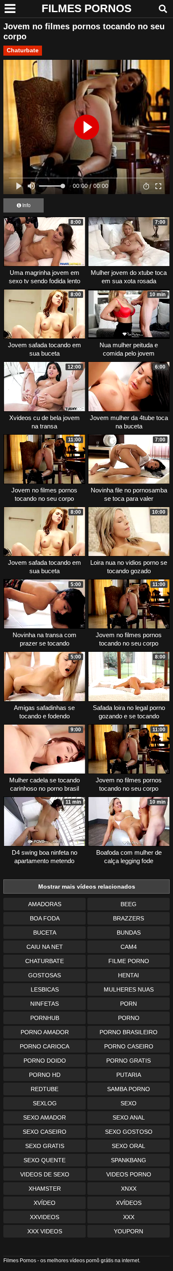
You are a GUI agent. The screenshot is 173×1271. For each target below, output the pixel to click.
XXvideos (44, 1217)
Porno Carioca (44, 1046)
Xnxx (128, 1188)
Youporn (128, 1231)
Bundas (129, 932)
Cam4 (129, 946)
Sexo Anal (129, 1117)
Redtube (44, 1089)
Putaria (128, 1074)
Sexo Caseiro (44, 1131)
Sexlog (45, 1103)
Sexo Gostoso (128, 1131)
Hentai (128, 975)
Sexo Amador (44, 1117)
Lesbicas (45, 989)
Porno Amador (45, 1032)
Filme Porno (128, 961)
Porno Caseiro (128, 1046)
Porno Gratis (128, 1060)
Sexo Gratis (44, 1146)
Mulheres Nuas (129, 989)
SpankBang (128, 1160)
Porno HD (44, 1074)
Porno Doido (45, 1060)
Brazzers (128, 918)
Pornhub (44, 1018)
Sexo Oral (128, 1146)
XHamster (45, 1188)
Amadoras (44, 904)
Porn (128, 1003)
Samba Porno (128, 1089)
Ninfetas (44, 1003)
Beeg (128, 904)
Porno (128, 1018)
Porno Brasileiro (128, 1032)
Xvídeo (44, 1202)
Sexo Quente (45, 1160)
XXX (128, 1217)
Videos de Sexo (44, 1174)
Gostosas (44, 975)
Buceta (44, 932)
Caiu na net (44, 946)
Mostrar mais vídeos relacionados (86, 886)
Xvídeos (129, 1202)
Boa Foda (45, 918)
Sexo (128, 1103)
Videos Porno (128, 1174)
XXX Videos (44, 1231)
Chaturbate (23, 50)
